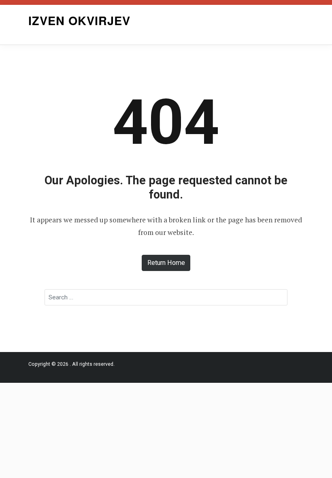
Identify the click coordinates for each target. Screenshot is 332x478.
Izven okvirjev (79, 20)
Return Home (166, 263)
